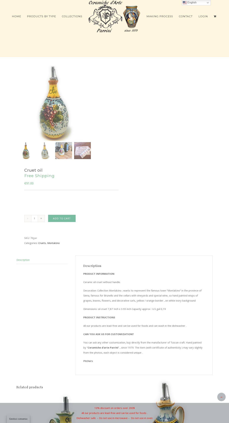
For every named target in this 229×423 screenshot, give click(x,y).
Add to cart (62, 218)
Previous (19, 103)
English (191, 2)
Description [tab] (23, 259)
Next (107, 103)
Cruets (42, 243)
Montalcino (53, 243)
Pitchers (88, 361)
